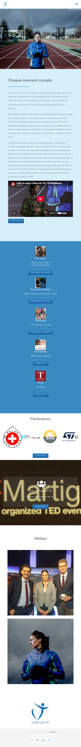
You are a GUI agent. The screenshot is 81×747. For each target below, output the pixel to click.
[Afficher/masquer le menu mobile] (77, 4)
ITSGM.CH (53, 728)
